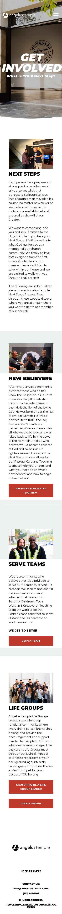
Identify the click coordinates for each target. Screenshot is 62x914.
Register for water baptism (31, 490)
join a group (31, 803)
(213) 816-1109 (31, 893)
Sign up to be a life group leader (31, 787)
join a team (31, 640)
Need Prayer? (31, 871)
